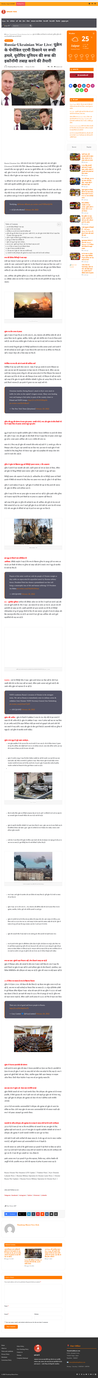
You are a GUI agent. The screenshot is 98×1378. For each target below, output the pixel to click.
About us (3, 1348)
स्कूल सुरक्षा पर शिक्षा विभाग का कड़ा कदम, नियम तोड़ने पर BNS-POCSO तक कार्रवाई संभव (87, 194)
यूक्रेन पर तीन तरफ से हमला (13, 229)
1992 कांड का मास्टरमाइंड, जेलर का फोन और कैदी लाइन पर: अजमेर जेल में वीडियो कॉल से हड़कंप (88, 269)
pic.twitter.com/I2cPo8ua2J (19, 403)
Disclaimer (4, 1357)
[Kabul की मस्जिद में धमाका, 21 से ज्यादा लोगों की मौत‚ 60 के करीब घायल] (33, 1253)
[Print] (56, 1214)
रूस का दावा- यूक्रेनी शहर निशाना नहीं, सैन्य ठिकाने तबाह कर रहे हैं (23, 244)
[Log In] (89, 4)
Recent (74, 147)
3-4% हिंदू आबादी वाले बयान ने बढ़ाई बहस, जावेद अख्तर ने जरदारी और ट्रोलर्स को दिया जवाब (87, 169)
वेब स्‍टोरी (45, 21)
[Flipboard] (86, 90)
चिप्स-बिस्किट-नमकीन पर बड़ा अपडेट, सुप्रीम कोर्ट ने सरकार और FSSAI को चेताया (87, 207)
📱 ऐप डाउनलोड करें (81, 75)
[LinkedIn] (29, 1214)
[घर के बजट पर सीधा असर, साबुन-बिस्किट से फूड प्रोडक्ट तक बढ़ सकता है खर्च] (75, 256)
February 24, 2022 (31, 210)
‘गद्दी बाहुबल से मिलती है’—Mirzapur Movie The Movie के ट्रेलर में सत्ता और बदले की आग (88, 231)
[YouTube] (88, 86)
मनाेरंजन (12, 21)
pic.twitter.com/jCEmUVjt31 (19, 704)
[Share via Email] (51, 1214)
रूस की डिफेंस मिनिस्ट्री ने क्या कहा (15, 227)
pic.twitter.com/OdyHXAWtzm (28, 589)
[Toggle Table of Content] (58, 224)
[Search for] (30, 26)
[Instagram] (93, 86)
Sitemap (19, 1355)
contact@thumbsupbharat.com (77, 1362)
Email (6, 1314)
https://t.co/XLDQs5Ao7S (19, 1008)
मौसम (28, 21)
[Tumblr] (33, 1214)
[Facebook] (71, 86)
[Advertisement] (33, 148)
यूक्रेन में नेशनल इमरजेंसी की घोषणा (16, 249)
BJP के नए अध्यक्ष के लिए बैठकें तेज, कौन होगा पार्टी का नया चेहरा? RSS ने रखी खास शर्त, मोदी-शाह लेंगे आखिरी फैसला (81, 135)
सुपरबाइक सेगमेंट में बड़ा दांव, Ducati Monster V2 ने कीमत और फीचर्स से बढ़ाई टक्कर (88, 245)
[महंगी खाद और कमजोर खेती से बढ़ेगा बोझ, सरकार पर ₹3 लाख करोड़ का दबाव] (75, 156)
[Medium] (77, 90)
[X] (75, 86)
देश (8, 21)
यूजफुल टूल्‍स (64, 21)
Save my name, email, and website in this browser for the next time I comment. (27, 1322)
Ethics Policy (20, 1346)
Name (6, 1306)
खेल (20, 21)
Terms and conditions (7, 1351)
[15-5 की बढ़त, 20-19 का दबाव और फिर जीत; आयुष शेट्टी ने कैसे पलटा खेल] (75, 181)
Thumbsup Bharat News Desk (15, 67)
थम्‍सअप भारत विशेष (36, 21)
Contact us (19, 1352)
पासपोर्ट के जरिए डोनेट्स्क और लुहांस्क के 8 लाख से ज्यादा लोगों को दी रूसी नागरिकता (28, 253)
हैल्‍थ (24, 21)
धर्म (17, 21)
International (13, 34)
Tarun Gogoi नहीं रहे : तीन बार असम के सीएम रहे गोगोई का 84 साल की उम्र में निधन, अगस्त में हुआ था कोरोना (81, 106)
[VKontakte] (47, 1214)
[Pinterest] (38, 1214)
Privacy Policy (5, 1354)
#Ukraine (20, 204)
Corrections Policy (6, 1360)
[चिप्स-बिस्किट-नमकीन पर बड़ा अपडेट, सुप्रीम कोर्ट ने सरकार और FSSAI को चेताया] (75, 205)
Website (36, 1314)
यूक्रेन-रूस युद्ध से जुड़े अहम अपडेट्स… (16, 242)
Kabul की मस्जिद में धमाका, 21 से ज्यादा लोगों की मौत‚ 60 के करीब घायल (33, 1262)
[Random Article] (92, 4)
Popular (89, 147)
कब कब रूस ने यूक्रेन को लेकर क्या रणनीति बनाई (19, 251)
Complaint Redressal (22, 1358)
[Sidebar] (95, 4)
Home (4, 21)
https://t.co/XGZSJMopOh (37, 400)
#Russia (27, 204)
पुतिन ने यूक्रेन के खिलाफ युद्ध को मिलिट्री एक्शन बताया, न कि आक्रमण (24, 238)
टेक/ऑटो (52, 21)
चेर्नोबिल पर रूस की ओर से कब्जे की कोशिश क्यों (19, 231)
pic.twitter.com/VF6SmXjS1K (41, 204)
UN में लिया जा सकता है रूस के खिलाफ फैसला (18, 246)
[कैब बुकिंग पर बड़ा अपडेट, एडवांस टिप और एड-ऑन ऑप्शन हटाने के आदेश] (75, 218)
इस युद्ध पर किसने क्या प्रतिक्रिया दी (15, 240)
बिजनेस (58, 21)
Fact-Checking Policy (23, 1349)
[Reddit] (42, 1214)
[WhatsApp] (82, 90)
